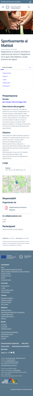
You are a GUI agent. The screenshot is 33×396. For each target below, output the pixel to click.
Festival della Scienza (7, 316)
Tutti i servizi (4, 304)
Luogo (4, 79)
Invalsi (3, 278)
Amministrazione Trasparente (9, 332)
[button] (16, 67)
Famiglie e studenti (6, 300)
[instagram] (13, 352)
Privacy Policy (5, 346)
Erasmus (3, 318)
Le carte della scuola (7, 290)
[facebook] (9, 352)
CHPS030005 (16, 370)
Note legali (4, 349)
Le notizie (4, 324)
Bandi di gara (5, 336)
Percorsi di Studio (6, 302)
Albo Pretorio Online (7, 334)
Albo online (25, 343)
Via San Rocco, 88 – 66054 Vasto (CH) (15, 358)
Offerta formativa (6, 310)
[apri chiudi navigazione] (3, 7)
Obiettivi (5, 76)
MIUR (2, 267)
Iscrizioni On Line (6, 276)
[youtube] (11, 352)
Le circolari (4, 327)
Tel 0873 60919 (11, 360)
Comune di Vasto (6, 280)
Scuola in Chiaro (5, 274)
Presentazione (7, 73)
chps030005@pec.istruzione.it (9, 365)
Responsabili (6, 83)
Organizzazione (5, 292)
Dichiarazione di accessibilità (20, 346)
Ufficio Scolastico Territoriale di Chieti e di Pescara (15, 271)
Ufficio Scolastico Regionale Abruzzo (11, 269)
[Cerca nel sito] (28, 7)
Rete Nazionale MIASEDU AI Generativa (12, 312)
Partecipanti (6, 86)
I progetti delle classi (7, 314)
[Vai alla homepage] (7, 7)
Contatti (3, 338)
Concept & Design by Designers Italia (21, 389)
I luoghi (3, 288)
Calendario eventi (6, 329)
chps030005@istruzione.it (11, 362)
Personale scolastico (7, 298)
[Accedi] (30, 1)
